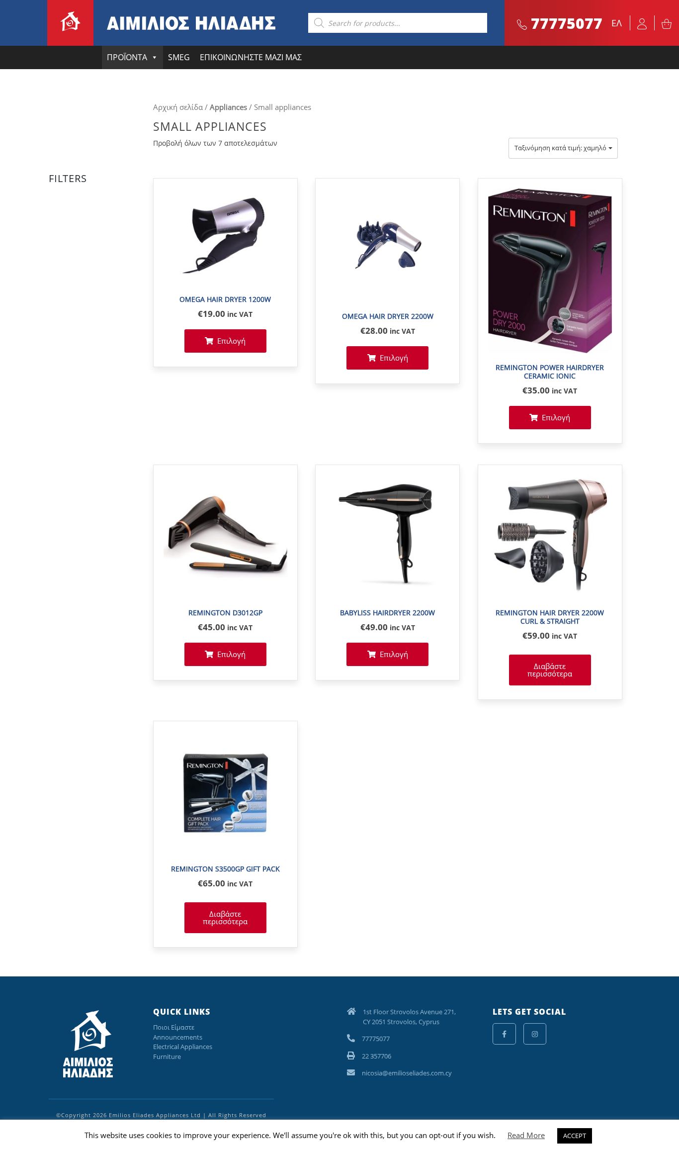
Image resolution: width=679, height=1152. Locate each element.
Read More (526, 1135)
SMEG (179, 57)
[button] (563, 148)
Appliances (228, 107)
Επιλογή (231, 341)
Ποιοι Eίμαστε (173, 1027)
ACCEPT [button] (574, 1135)
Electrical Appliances (182, 1046)
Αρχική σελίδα (178, 107)
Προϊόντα (127, 57)
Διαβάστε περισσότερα (549, 669)
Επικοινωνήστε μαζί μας (251, 57)
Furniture (167, 1056)
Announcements (177, 1037)
